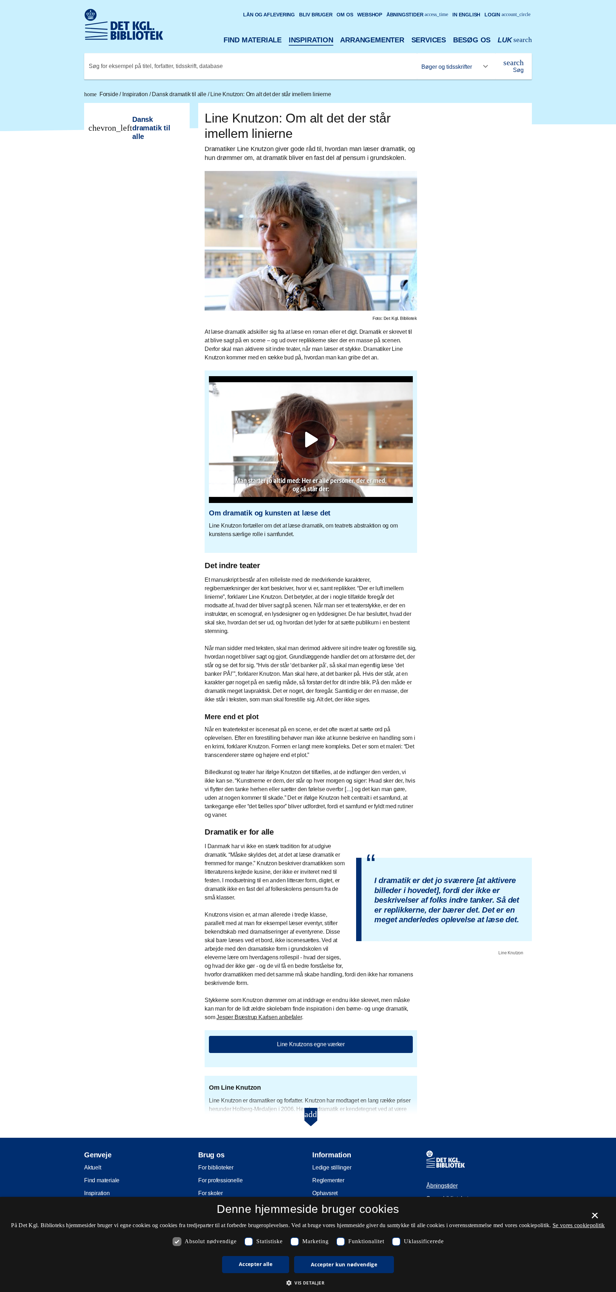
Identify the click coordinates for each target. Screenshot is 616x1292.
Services (428, 40)
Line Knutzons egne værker (311, 1044)
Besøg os (472, 40)
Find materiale (253, 40)
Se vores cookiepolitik (579, 1225)
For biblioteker (215, 1167)
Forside (101, 94)
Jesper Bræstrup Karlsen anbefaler (259, 1017)
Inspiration (311, 40)
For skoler (210, 1193)
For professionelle (220, 1180)
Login (507, 14)
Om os (345, 14)
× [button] (595, 1218)
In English (466, 14)
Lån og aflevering (269, 14)
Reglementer (328, 1180)
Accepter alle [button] (255, 1264)
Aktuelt (92, 1167)
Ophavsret (325, 1193)
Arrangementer (372, 40)
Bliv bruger (316, 14)
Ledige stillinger (331, 1167)
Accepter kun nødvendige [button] (344, 1264)
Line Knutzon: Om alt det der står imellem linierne (270, 94)
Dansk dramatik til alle (179, 94)
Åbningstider (417, 14)
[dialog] (308, 1244)
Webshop (369, 14)
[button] (308, 1282)
